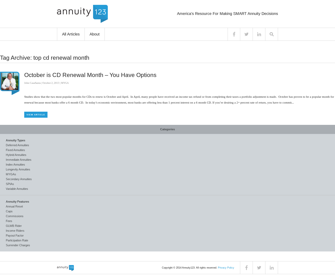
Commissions (14, 216)
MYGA (65, 82)
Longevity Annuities (18, 169)
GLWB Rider (14, 225)
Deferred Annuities (17, 145)
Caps (9, 211)
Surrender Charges (18, 245)
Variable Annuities (17, 188)
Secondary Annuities (19, 179)
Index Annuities (15, 164)
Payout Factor (15, 235)
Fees (9, 221)
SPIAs (10, 184)
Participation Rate (17, 240)
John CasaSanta (32, 82)
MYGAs (11, 174)
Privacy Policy (226, 267)
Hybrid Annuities (16, 154)
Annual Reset (14, 206)
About (95, 34)
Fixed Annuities (15, 150)
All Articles (71, 34)
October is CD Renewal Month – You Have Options (90, 75)
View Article (36, 115)
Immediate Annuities (18, 159)
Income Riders (15, 230)
